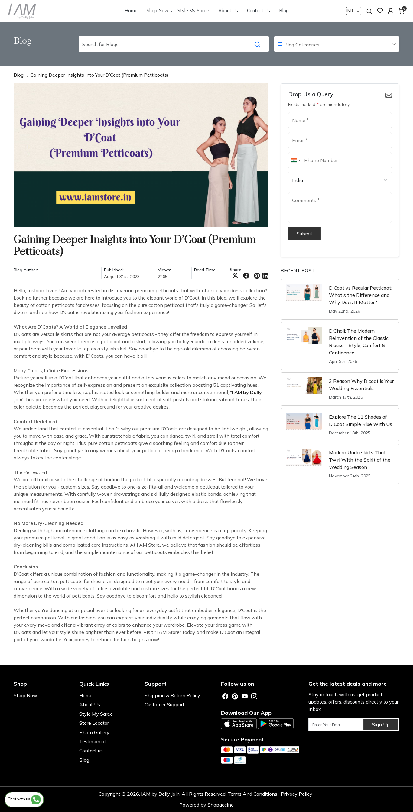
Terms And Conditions (252, 794)
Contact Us (258, 10)
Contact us (91, 750)
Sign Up (381, 724)
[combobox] (295, 160)
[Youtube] (244, 696)
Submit (304, 233)
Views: (164, 270)
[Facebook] (225, 696)
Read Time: (205, 270)
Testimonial (92, 741)
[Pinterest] (235, 696)
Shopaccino (220, 805)
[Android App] (276, 723)
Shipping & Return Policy (172, 695)
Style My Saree (193, 10)
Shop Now (157, 10)
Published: (114, 270)
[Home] (22, 11)
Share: (236, 269)
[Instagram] (254, 696)
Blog (284, 10)
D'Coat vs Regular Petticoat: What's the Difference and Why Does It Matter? (360, 295)
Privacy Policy (296, 794)
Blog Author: (26, 270)
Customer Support (164, 704)
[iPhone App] (239, 723)
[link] (369, 10)
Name (296, 111)
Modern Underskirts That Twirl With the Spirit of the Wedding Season (359, 459)
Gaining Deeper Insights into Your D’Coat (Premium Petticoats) (99, 75)
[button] (390, 11)
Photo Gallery (94, 732)
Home (131, 10)
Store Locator (94, 723)
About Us (228, 10)
